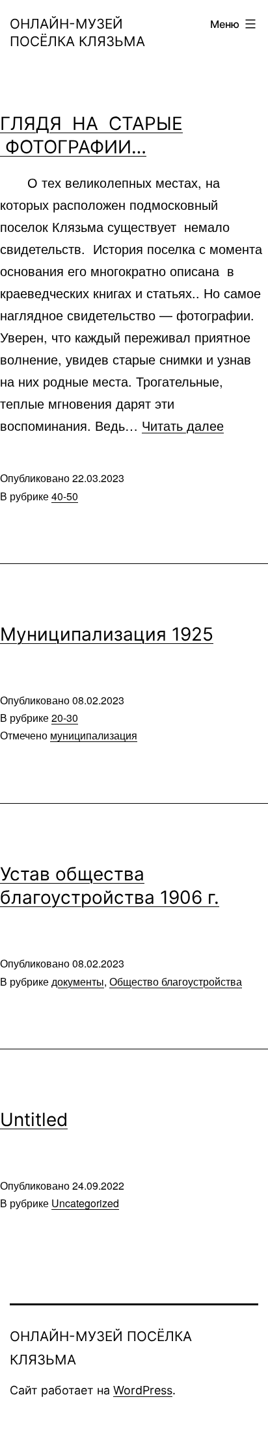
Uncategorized (85, 1203)
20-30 (64, 717)
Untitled (34, 1119)
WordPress (142, 1390)
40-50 (64, 496)
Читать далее (183, 425)
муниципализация (93, 735)
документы (77, 981)
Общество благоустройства (175, 981)
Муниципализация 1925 (106, 634)
